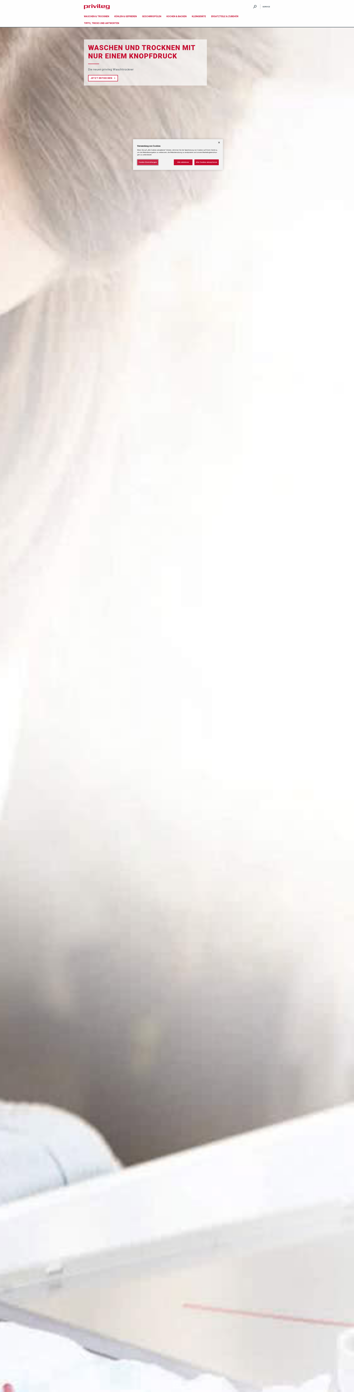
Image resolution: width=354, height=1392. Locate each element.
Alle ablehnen (183, 162)
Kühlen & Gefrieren (125, 16)
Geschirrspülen (151, 16)
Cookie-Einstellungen (148, 162)
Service (266, 7)
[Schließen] (219, 142)
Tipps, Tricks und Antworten (101, 23)
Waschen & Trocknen (96, 16)
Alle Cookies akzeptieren (206, 162)
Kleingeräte (199, 16)
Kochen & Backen (176, 16)
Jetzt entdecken (102, 78)
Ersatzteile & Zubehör (224, 16)
